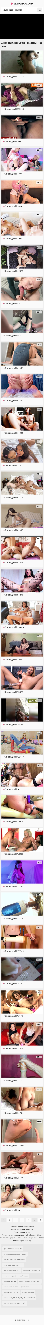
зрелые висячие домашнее (14, 1259)
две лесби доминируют (13, 1248)
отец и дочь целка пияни (13, 1265)
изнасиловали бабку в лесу (29, 1281)
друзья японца (28, 1292)
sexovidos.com (23, 4)
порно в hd (23, 1235)
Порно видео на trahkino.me (22, 1229)
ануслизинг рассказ (11, 1292)
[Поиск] (39, 10)
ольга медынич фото (12, 1270)
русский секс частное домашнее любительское (16, 1287)
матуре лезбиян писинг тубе (15, 1303)
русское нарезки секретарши (15, 1254)
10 (40, 1220)
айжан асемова (10, 1281)
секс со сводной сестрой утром (16, 1276)
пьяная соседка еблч (31, 1270)
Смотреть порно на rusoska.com (22, 1226)
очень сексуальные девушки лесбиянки (19, 1297)
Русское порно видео (22, 1232)
